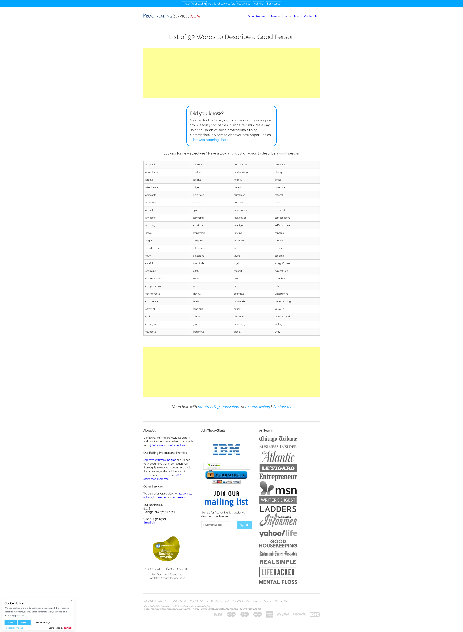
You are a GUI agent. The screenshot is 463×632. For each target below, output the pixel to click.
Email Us (149, 522)
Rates (274, 16)
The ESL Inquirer (241, 601)
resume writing (257, 407)
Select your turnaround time (159, 459)
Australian (182, 606)
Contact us (282, 407)
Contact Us (310, 16)
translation (230, 407)
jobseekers (179, 497)
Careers (268, 601)
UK (174, 606)
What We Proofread (154, 601)
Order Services (256, 16)
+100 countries (176, 445)
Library (257, 601)
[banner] (171, 15)
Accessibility (231, 609)
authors (147, 497)
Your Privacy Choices (250, 609)
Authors (258, 3)
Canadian (198, 606)
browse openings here (210, 140)
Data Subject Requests (212, 609)
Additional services (219, 3)
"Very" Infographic (220, 601)
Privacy (195, 609)
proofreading (208, 407)
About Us (291, 16)
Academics (243, 3)
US (170, 606)
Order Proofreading (194, 3)
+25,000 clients (156, 445)
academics (185, 493)
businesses (159, 497)
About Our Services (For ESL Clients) (188, 601)
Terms (187, 609)
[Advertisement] (231, 73)
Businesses (273, 3)
